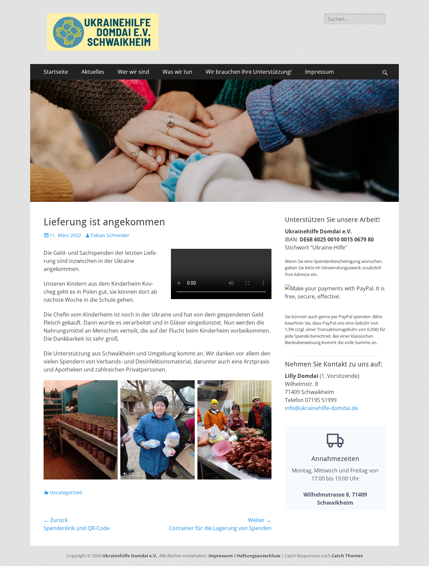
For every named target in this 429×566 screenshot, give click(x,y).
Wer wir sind (133, 71)
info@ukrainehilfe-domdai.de (321, 408)
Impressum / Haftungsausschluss (244, 556)
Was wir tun (177, 71)
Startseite (56, 71)
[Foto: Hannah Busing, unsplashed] (214, 200)
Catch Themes (347, 556)
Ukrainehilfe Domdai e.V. (129, 556)
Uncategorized (66, 492)
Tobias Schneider (109, 235)
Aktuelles (92, 71)
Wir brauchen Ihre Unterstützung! (249, 71)
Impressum (319, 71)
